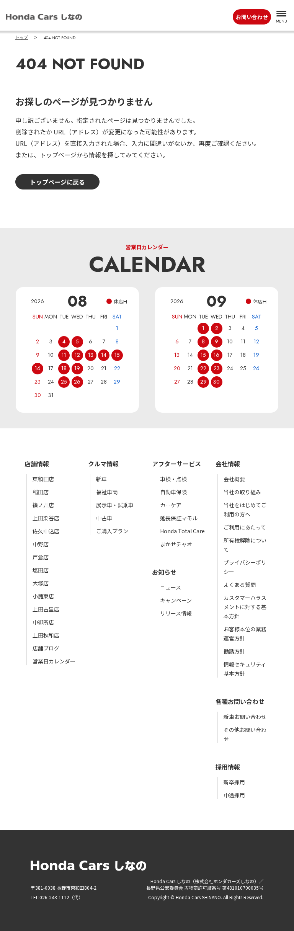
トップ (21, 37)
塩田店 (41, 570)
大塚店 (41, 583)
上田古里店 (46, 609)
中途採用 (234, 795)
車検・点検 (173, 479)
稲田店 (41, 492)
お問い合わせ (252, 17)
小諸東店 (43, 596)
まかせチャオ (176, 544)
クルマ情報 (103, 463)
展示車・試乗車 (115, 505)
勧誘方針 (234, 651)
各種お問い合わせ (240, 701)
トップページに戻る (57, 181)
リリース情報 (176, 613)
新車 (101, 479)
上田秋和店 (46, 635)
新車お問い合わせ (245, 716)
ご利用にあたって (245, 527)
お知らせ (164, 572)
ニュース (170, 587)
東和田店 (43, 479)
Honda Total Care (182, 531)
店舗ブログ (46, 648)
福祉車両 (107, 492)
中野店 (41, 544)
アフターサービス (176, 463)
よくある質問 (240, 584)
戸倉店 (41, 557)
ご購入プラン (112, 531)
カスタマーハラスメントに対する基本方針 (245, 607)
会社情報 (228, 463)
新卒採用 (234, 782)
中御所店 (43, 622)
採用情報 (228, 766)
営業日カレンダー (54, 661)
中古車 (104, 518)
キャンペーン (176, 600)
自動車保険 (173, 492)
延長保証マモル (179, 518)
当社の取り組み (242, 492)
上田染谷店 (46, 518)
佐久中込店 (46, 531)
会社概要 (234, 479)
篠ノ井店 (43, 505)
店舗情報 (36, 463)
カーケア (170, 505)
